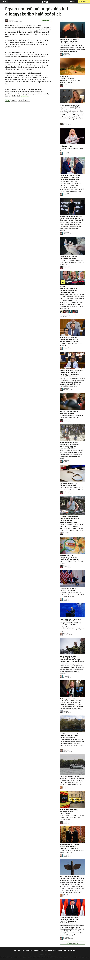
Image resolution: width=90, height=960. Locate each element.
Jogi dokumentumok (50, 950)
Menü (4, 1)
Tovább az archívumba (72, 943)
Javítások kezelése (39, 950)
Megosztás (46, 20)
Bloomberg (24, 96)
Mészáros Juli (11, 20)
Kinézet (74, 1)
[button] (7, 100)
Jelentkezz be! (84, 1)
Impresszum (29, 950)
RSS (65, 950)
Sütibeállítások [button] (72, 950)
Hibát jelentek (21, 950)
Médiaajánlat (59, 950)
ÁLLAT (10, 21)
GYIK (15, 950)
